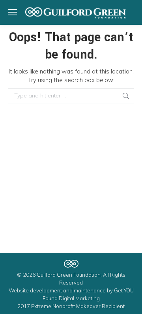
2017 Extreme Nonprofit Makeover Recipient (71, 306)
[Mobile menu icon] (12, 12)
